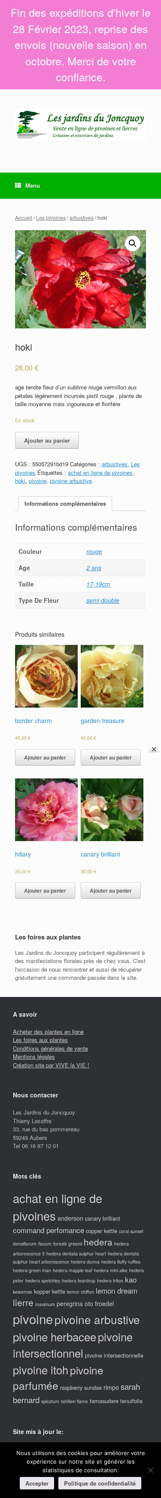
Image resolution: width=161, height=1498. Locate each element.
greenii (75, 1243)
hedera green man (32, 1270)
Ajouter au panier (47, 440)
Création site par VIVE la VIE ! (51, 1065)
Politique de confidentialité (100, 1483)
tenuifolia (131, 1401)
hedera (98, 1241)
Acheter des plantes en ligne (48, 1031)
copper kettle (101, 1231)
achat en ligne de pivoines (100, 472)
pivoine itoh (40, 1369)
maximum (45, 1304)
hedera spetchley (42, 1280)
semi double (102, 600)
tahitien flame (74, 1401)
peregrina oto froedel (85, 1303)
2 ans (93, 567)
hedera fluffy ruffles (120, 1261)
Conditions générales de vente (50, 1048)
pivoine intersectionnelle (114, 1355)
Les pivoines (51, 217)
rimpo (111, 1387)
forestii (60, 1243)
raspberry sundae (81, 1387)
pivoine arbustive (71, 481)
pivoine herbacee (54, 1336)
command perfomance (48, 1230)
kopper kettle (49, 1291)
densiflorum (24, 1243)
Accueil (23, 217)
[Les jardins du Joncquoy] (80, 124)
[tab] (65, 503)
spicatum (50, 1401)
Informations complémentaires (65, 503)
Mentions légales (34, 1056)
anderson (70, 1218)
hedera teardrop (78, 1280)
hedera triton (110, 1280)
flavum (45, 1243)
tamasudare (104, 1401)
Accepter (37, 1483)
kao (131, 1279)
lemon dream (116, 1290)
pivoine (37, 481)
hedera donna (85, 1261)
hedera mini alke (111, 1270)
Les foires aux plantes (40, 1040)
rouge (94, 551)
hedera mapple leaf (72, 1270)
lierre (23, 1302)
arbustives (82, 217)
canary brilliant (102, 1218)
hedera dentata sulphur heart (76, 1253)
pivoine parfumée (58, 1377)
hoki (20, 481)
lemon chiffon (80, 1291)
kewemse (22, 1291)
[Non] (150, 1470)
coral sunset (131, 1231)
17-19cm (98, 584)
